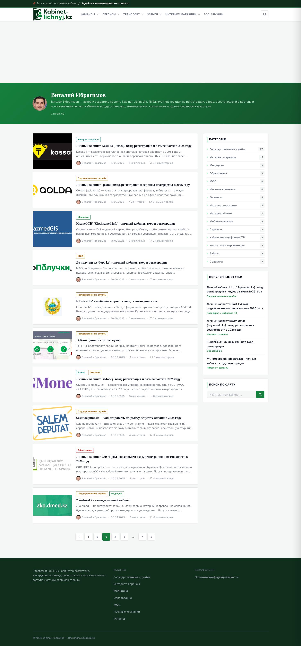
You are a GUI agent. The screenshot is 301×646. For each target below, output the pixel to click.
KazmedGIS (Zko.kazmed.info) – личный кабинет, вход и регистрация (125, 223)
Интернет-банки (221, 213)
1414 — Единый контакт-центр (98, 340)
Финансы (88, 14)
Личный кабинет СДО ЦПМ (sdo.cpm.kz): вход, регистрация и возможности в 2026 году (132, 458)
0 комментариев (163, 162)
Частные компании (222, 189)
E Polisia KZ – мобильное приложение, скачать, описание (116, 301)
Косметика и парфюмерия (227, 245)
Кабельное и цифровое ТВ (227, 237)
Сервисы (109, 14)
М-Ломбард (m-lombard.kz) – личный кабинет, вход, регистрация (231, 361)
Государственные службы (92, 178)
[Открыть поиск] (264, 14)
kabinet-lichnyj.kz (53, 637)
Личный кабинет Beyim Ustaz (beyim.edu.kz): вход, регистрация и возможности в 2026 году (231, 325)
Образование (85, 450)
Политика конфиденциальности (217, 577)
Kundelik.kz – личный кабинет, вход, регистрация (230, 344)
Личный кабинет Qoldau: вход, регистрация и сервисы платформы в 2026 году (133, 184)
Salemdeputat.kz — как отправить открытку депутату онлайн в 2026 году (128, 417)
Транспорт (131, 14)
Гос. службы (213, 14)
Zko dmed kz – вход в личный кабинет (103, 500)
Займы (81, 372)
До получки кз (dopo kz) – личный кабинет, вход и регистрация (121, 262)
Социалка (216, 261)
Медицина (83, 217)
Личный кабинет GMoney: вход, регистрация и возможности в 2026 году (128, 379)
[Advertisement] (150, 52)
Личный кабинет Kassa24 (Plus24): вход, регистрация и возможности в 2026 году (133, 145)
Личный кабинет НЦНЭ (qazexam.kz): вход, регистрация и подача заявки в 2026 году (235, 289)
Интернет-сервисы (88, 139)
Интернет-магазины (180, 14)
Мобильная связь (221, 221)
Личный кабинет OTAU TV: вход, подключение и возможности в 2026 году (235, 306)
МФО (80, 256)
